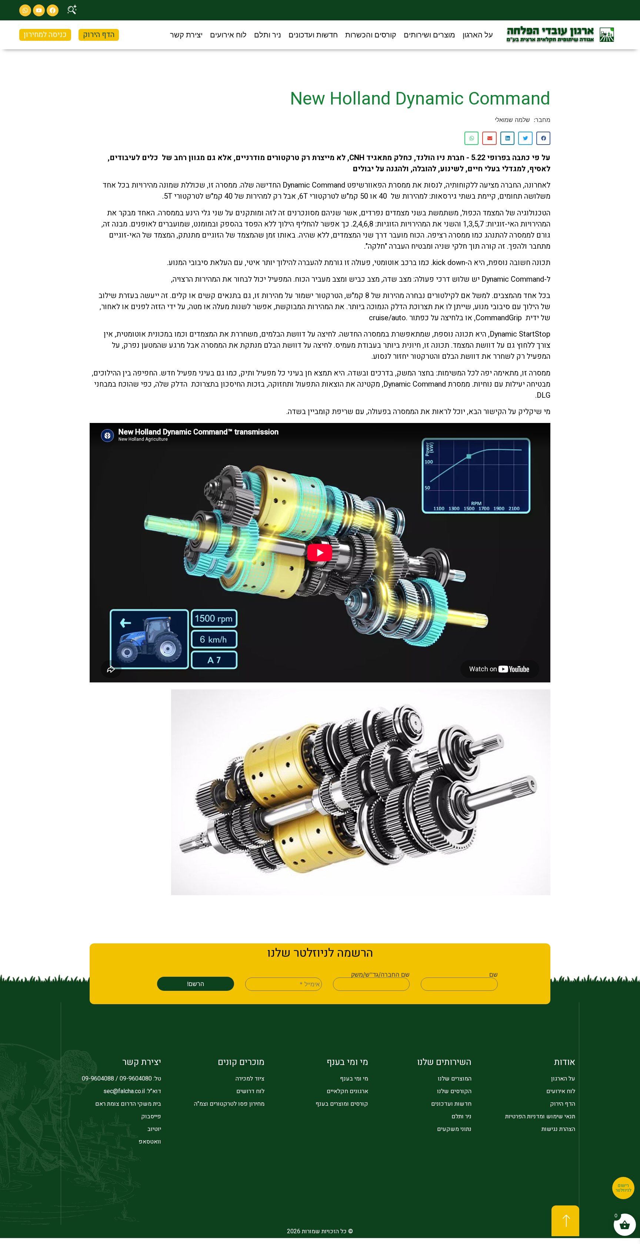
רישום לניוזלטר (623, 1188)
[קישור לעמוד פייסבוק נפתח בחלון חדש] (53, 10)
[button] (478, 34)
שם (493, 974)
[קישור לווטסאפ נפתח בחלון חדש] (25, 10)
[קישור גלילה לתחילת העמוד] (565, 1220)
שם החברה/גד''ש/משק (380, 974)
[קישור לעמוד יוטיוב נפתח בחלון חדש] (39, 10)
